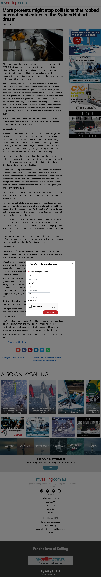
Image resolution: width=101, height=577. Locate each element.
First (29, 287)
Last (29, 294)
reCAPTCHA (32, 301)
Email (30, 276)
